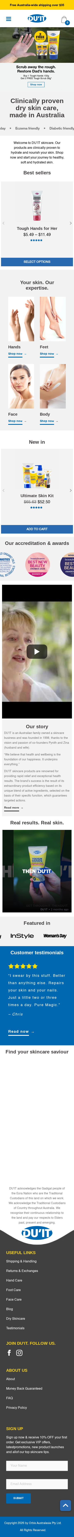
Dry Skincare (15, 1319)
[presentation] (3, 223)
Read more (11, 807)
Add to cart (37, 529)
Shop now (15, 353)
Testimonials (15, 1328)
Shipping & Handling (21, 1261)
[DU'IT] (37, 18)
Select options (37, 261)
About (10, 1379)
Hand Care (14, 1280)
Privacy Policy (16, 1408)
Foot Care (13, 1290)
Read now (18, 1032)
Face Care (14, 1299)
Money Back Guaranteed (24, 1388)
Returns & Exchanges (22, 1271)
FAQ (9, 1398)
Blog (9, 1309)
